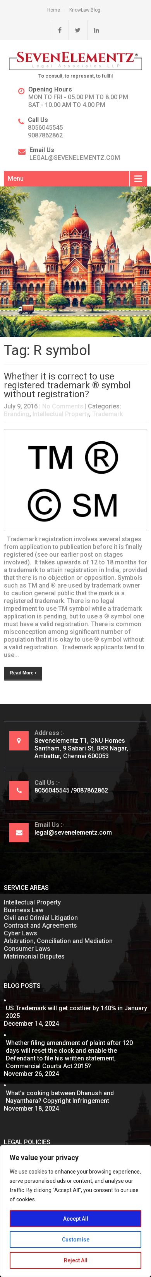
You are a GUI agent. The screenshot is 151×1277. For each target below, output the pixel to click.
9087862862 (45, 135)
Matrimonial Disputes (34, 956)
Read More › (23, 673)
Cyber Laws (20, 933)
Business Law (23, 910)
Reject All (76, 1260)
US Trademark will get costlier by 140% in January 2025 (76, 1012)
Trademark (107, 414)
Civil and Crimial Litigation (41, 917)
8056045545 (45, 127)
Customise (75, 1239)
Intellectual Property (61, 414)
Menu (16, 178)
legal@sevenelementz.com (74, 157)
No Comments (62, 406)
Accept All (75, 1219)
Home (53, 10)
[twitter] (75, 30)
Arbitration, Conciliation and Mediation (58, 941)
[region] (75, 1211)
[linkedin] (93, 30)
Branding (16, 414)
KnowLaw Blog (84, 10)
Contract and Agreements (40, 925)
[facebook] (57, 30)
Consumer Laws (27, 948)
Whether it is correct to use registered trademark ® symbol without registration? (67, 385)
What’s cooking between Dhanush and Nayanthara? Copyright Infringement (60, 1096)
